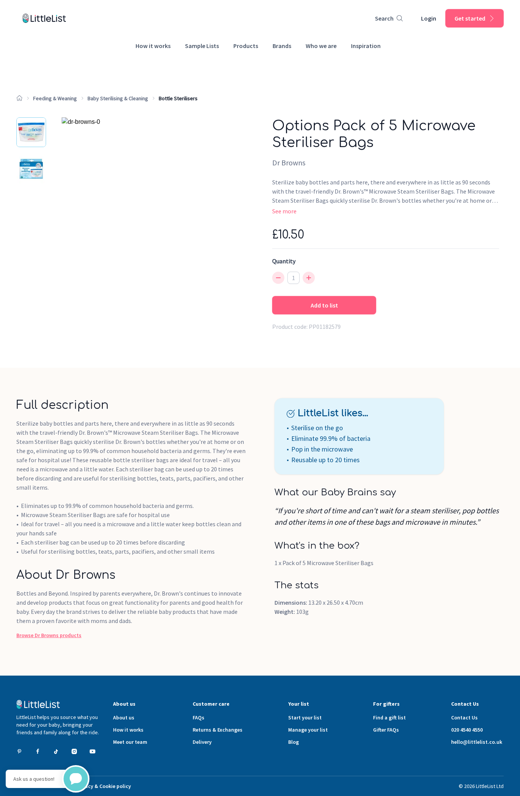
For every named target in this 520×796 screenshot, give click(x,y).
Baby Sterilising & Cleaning (118, 98)
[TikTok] (56, 751)
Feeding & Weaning (55, 98)
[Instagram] (74, 751)
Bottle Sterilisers (178, 98)
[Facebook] (38, 751)
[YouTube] (92, 751)
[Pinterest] (19, 751)
